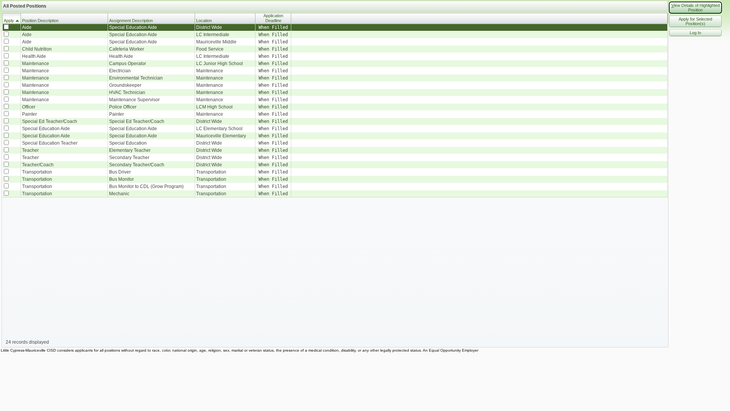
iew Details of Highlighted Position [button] (695, 7)
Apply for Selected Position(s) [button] (695, 21)
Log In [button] (695, 32)
